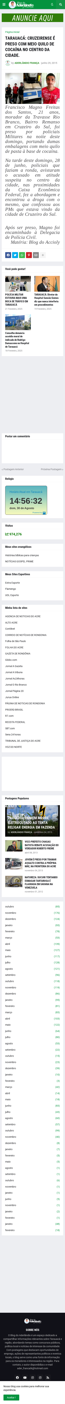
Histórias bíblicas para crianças (22, 555)
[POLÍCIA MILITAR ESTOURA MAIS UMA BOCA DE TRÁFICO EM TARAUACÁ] (18, 284)
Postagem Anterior (13, 469)
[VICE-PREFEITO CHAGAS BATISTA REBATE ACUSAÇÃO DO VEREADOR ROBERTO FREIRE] (14, 845)
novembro (32, 912)
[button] (4, 5)
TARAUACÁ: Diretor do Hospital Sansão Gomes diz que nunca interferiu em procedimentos (46, 300)
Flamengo (10, 588)
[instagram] (33, 1378)
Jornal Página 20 (14, 691)
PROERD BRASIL (14, 709)
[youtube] (25, 1378)
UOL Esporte (12, 595)
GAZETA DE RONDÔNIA (17, 653)
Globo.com (11, 659)
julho (32, 962)
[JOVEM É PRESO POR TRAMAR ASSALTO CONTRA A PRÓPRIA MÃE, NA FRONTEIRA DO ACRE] (14, 863)
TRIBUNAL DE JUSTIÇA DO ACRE (23, 740)
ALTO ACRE (11, 622)
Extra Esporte (12, 582)
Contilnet (10, 628)
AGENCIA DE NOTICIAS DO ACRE (23, 616)
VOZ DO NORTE (13, 747)
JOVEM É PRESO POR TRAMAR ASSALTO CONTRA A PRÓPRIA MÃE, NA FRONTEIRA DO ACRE (40, 863)
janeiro (32, 925)
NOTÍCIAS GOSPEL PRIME (19, 561)
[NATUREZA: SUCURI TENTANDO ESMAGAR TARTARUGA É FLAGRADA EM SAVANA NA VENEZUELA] (14, 881)
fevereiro (32, 931)
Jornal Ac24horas (14, 678)
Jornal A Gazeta (14, 666)
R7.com (9, 715)
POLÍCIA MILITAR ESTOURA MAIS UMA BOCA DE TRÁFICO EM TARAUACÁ (16, 300)
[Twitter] (15, 255)
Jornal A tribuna (14, 672)
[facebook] (17, 1378)
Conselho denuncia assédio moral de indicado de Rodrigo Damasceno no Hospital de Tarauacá (17, 340)
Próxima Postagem (51, 469)
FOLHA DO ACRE (14, 647)
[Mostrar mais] (43, 255)
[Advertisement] (32, 395)
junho (32, 956)
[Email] (36, 255)
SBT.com (10, 728)
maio (32, 950)
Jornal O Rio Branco (16, 684)
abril (32, 944)
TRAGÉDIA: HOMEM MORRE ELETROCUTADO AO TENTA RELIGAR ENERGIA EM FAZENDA (31, 823)
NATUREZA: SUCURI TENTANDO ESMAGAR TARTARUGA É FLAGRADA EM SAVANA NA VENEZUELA (41, 882)
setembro (32, 975)
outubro (32, 906)
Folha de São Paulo (15, 641)
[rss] (48, 1378)
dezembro (32, 919)
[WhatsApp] (22, 255)
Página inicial (12, 32)
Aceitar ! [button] (11, 1397)
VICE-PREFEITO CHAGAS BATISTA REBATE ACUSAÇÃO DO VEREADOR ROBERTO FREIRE (42, 845)
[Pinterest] (29, 255)
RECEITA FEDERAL (15, 722)
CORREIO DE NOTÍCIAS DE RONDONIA (25, 635)
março (32, 937)
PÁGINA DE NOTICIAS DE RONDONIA (25, 703)
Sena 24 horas (13, 734)
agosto (32, 968)
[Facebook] (8, 255)
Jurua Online (12, 697)
